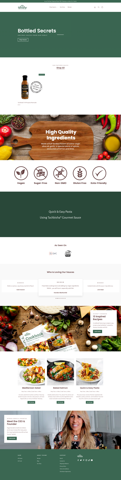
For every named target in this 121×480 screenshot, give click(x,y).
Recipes (70, 7)
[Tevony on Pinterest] (83, 460)
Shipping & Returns (64, 463)
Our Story (62, 7)
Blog (38, 461)
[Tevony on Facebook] (78, 460)
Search (61, 458)
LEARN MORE (11, 438)
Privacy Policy (63, 466)
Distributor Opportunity (65, 471)
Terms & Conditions (64, 468)
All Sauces (20, 458)
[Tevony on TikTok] (89, 460)
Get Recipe (31, 402)
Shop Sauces (52, 7)
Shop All (61, 68)
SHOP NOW (97, 331)
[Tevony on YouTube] (92, 460)
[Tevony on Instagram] (86, 460)
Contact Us (62, 461)
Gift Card (20, 461)
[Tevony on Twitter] (81, 460)
